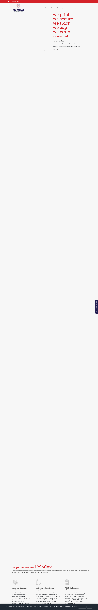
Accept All (82, 607)
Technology (60, 8)
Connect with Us (96, 305)
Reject (89, 607)
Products (53, 8)
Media (83, 8)
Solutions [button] (67, 8)
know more (56, 49)
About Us (47, 8)
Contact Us (89, 8)
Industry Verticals (76, 8)
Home (42, 8)
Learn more (13, 608)
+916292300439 (14, 1)
